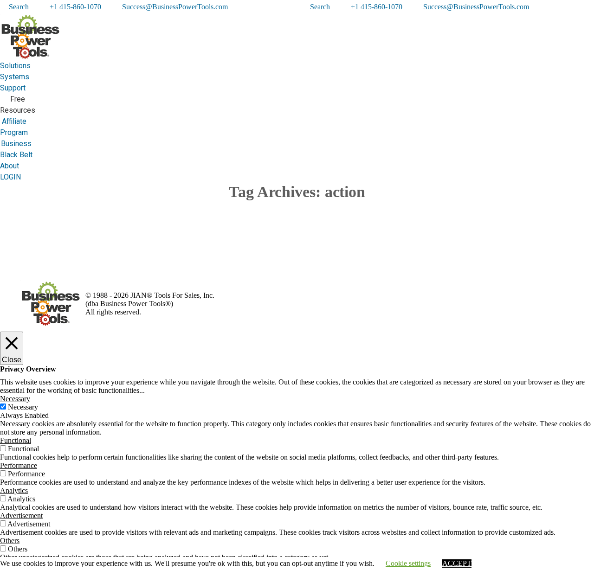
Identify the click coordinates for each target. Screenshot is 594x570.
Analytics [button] (14, 490)
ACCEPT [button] (456, 563)
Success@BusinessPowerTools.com (175, 7)
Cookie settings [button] (408, 563)
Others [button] (9, 540)
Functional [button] (15, 440)
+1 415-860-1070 (75, 7)
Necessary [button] (15, 399)
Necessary (23, 407)
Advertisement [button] (21, 515)
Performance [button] (18, 465)
